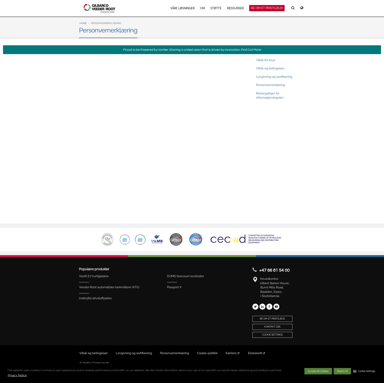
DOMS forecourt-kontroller (185, 276)
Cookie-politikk (207, 353)
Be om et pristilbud (267, 8)
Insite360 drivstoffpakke (95, 298)
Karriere (231, 353)
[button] (364, 371)
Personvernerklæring (270, 85)
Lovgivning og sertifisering (274, 77)
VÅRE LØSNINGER (182, 8)
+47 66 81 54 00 (274, 270)
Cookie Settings (272, 334)
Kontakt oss (272, 326)
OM (202, 8)
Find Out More (251, 49)
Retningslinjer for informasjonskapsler (270, 95)
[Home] (99, 8)
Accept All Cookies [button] (318, 371)
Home (83, 23)
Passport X (174, 287)
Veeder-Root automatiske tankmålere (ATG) (109, 287)
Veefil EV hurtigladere (94, 276)
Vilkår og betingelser (270, 68)
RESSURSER (235, 8)
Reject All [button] (342, 371)
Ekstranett (255, 353)
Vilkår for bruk (265, 60)
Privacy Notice (17, 375)
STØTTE (216, 8)
